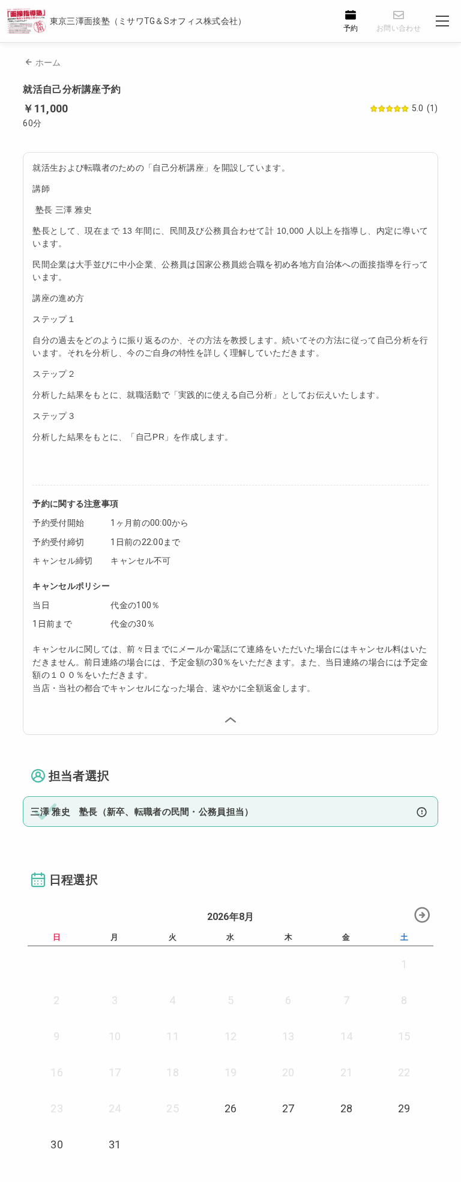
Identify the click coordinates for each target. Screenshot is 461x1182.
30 (56, 1144)
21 (346, 1072)
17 (115, 1072)
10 (115, 1036)
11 (172, 1036)
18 (172, 1072)
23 (56, 1108)
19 (230, 1072)
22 (404, 1072)
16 (56, 1072)
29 (404, 1108)
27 (288, 1108)
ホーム (48, 62)
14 (346, 1036)
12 (230, 1036)
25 (172, 1108)
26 (230, 1108)
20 (288, 1072)
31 (115, 1144)
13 (288, 1036)
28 (346, 1108)
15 (404, 1036)
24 (115, 1108)
